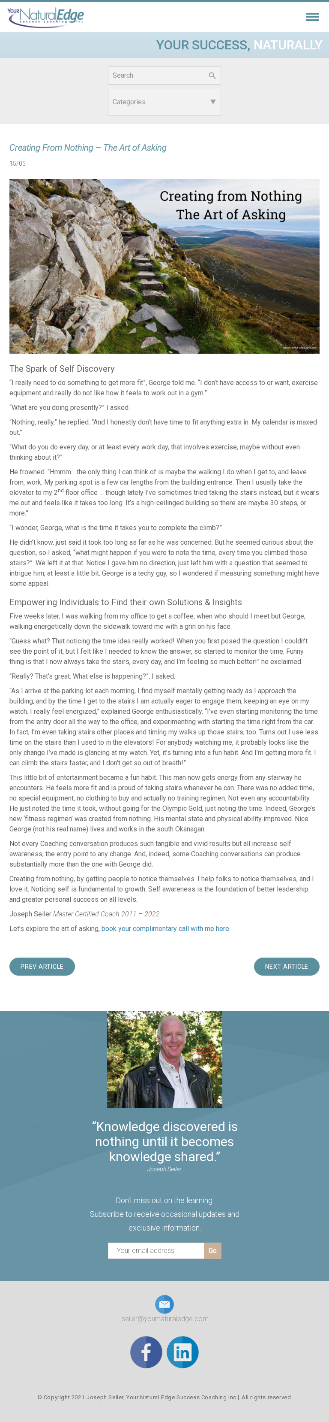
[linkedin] (182, 1352)
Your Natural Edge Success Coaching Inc (181, 1397)
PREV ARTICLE (42, 966)
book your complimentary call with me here (165, 929)
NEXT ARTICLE (286, 966)
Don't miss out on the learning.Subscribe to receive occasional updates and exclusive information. (164, 1214)
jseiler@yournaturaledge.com (164, 1319)
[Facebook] (146, 1352)
